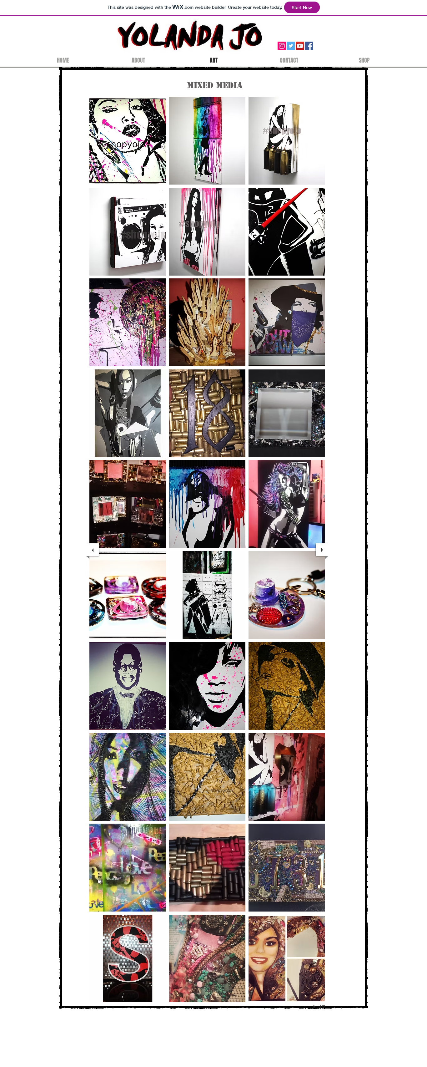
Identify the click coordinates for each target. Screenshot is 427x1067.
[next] (322, 549)
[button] (127, 141)
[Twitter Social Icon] (291, 46)
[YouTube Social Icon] (300, 46)
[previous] (92, 549)
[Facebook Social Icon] (309, 46)
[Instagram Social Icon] (282, 46)
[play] (315, 1007)
